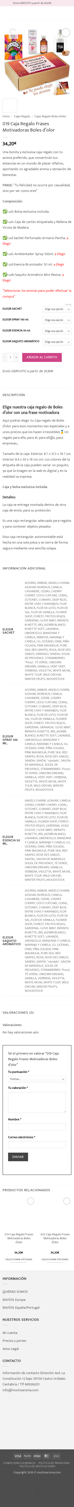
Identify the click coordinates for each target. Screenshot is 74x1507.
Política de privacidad (54, 1463)
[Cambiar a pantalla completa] (17, 1482)
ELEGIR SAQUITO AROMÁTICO (21, 341)
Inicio (6, 116)
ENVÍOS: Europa (14, 1300)
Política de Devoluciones (37, 1466)
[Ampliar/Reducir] (4, 1482)
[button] (5, 13)
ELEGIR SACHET (12, 308)
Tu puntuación (18, 1072)
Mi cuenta (10, 1333)
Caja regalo (43, 420)
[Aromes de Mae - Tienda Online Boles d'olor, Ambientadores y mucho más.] (37, 13)
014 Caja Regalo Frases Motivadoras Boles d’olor (19, 1238)
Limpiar (68, 305)
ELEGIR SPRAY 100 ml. (16, 319)
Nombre (14, 1119)
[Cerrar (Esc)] (43, 1482)
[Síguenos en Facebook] (54, 3)
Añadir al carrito (42, 357)
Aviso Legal (11, 1349)
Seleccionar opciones (19, 1259)
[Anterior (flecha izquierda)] (4, 1499)
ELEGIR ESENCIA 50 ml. (17, 330)
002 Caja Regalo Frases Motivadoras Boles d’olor (55, 1238)
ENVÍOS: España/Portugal (21, 1308)
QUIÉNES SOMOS (15, 1292)
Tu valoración (18, 1088)
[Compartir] (30, 1482)
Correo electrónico (21, 1137)
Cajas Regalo (22, 116)
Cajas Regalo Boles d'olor (50, 116)
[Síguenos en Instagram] (58, 3)
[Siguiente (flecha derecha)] (17, 1499)
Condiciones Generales (19, 1463)
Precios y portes (14, 1341)
